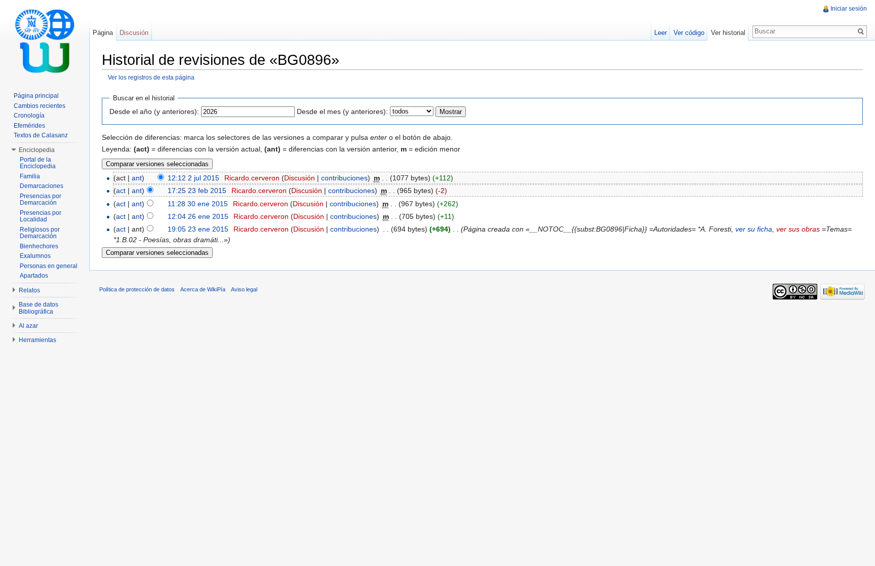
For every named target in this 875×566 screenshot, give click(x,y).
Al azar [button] (28, 325)
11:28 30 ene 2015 (198, 204)
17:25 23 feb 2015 (197, 190)
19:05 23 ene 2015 (198, 229)
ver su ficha (753, 229)
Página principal (36, 95)
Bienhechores (39, 246)
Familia (30, 176)
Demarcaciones (41, 186)
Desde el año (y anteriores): (154, 111)
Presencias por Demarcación (40, 200)
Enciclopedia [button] (37, 150)
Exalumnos (35, 255)
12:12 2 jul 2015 (193, 178)
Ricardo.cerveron (252, 178)
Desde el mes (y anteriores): (342, 111)
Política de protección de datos (137, 289)
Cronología (29, 115)
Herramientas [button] (37, 340)
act (121, 190)
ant (137, 178)
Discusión (299, 178)
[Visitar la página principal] (44, 40)
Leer (660, 32)
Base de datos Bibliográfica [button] (38, 308)
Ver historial (728, 32)
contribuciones (344, 178)
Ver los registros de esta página (151, 77)
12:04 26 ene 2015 (198, 216)
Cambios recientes (39, 105)
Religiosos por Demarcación (40, 233)
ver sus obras (798, 229)
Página (103, 32)
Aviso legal (244, 289)
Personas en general (48, 266)
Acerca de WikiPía (202, 289)
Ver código (688, 32)
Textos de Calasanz (41, 135)
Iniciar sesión (848, 8)
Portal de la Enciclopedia (38, 163)
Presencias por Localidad (40, 216)
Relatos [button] (29, 290)
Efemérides (29, 125)
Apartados (34, 275)
